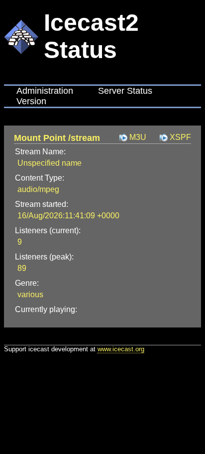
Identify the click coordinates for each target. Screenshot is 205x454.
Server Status (125, 91)
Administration (44, 91)
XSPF (180, 137)
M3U (137, 137)
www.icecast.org (121, 349)
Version (31, 101)
